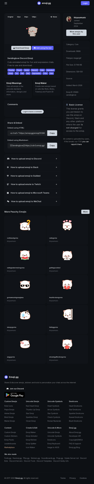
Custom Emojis (10, 432)
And (27, 73)
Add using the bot (44, 48)
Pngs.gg (59, 458)
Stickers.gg (35, 458)
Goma (26, 70)
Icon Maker (30, 447)
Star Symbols (52, 413)
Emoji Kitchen (31, 440)
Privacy (73, 478)
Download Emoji (22, 48)
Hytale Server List (72, 458)
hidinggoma (53, 327)
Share (54, 17)
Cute (42, 70)
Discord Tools (29, 461)
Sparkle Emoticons (76, 413)
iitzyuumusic (80, 17)
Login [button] (85, 3)
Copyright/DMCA (76, 440)
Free (45, 73)
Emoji (11, 73)
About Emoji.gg (75, 432)
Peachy (11, 70)
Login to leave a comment (32, 112)
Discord (34, 70)
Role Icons (8, 406)
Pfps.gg (26, 458)
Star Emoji (30, 413)
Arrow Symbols (53, 410)
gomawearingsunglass (15, 297)
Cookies (83, 478)
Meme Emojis (9, 421)
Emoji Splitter (31, 444)
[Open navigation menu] (5, 3)
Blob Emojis (9, 417)
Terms (63, 478)
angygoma (11, 357)
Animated (50, 70)
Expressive (36, 73)
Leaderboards (10, 444)
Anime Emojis (9, 413)
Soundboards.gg (48, 458)
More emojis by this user (76, 33)
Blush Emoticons (75, 421)
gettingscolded (54, 268)
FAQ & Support (75, 444)
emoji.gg (46, 3)
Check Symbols (53, 417)
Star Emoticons (75, 410)
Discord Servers (16, 461)
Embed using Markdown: (18, 140)
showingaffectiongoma (57, 357)
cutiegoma (53, 238)
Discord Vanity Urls (61, 461)
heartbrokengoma (55, 297)
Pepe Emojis (9, 410)
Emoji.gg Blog (74, 447)
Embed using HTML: (15, 128)
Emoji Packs (9, 440)
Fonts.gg (7, 458)
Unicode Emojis (53, 432)
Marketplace (9, 447)
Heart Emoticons (75, 406)
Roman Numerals (54, 421)
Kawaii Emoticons (76, 417)
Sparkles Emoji (32, 417)
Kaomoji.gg (17, 458)
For (17, 73)
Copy (52, 133)
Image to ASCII (53, 447)
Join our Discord (16, 389)
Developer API (75, 436)
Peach (19, 70)
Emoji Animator (32, 436)
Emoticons (51, 440)
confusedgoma (12, 238)
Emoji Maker (31, 432)
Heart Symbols (53, 406)
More (85, 212)
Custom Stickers (10, 436)
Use (51, 73)
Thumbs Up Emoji (33, 410)
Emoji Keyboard (53, 444)
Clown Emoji (31, 421)
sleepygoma (11, 327)
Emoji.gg (13, 377)
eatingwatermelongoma (15, 268)
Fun (22, 73)
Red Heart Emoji (32, 406)
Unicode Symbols (54, 436)
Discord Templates (44, 461)
